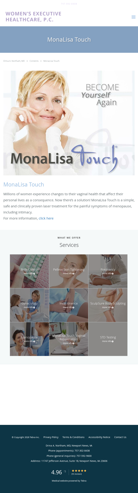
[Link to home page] (43, 17)
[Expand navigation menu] (133, 17)
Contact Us (120, 437)
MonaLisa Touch (51, 60)
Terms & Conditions (73, 437)
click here (46, 218)
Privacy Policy (50, 437)
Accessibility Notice (99, 437)
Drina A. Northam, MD (14, 60)
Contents (34, 60)
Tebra (83, 480)
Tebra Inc (34, 437)
